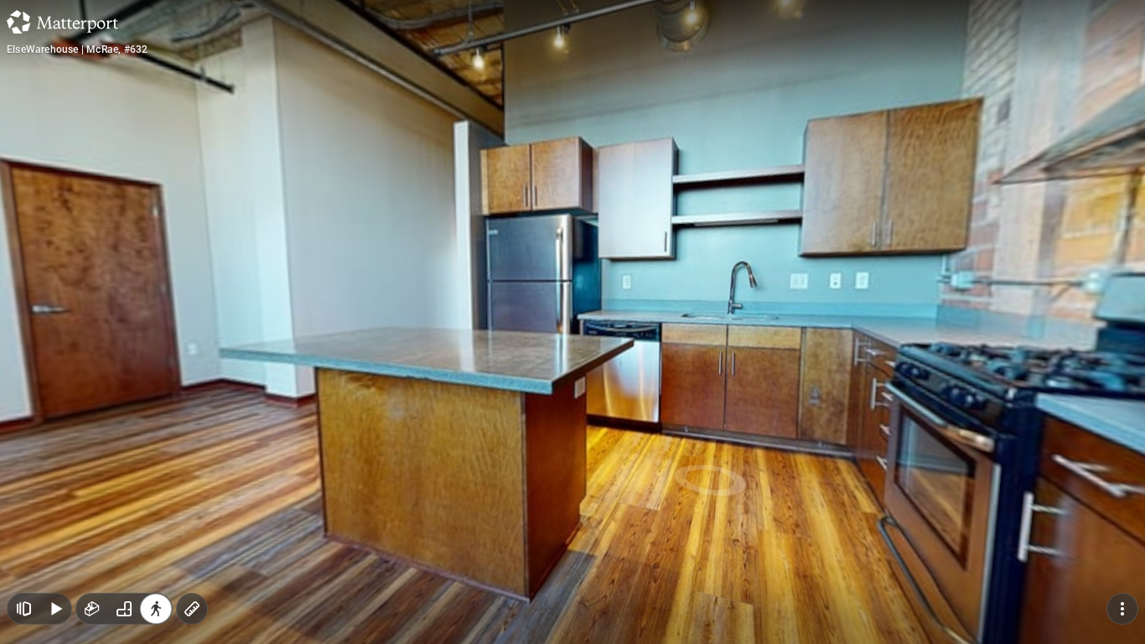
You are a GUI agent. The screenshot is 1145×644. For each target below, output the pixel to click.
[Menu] (1122, 609)
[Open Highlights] (23, 609)
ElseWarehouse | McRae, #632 (77, 49)
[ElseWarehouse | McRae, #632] (572, 322)
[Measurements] (192, 609)
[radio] (92, 609)
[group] (124, 609)
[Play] (55, 609)
